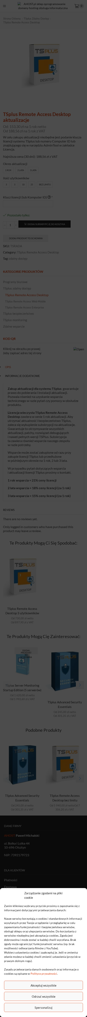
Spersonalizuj (43, 1007)
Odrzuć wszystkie (43, 996)
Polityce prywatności (44, 973)
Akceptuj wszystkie (43, 985)
